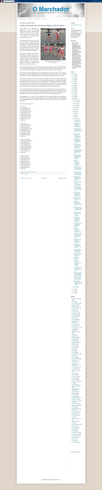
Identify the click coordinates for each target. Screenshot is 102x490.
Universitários (75, 435)
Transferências (75, 432)
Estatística (74, 344)
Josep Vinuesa (75, 376)
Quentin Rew (75, 421)
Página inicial (22, 18)
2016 (73, 92)
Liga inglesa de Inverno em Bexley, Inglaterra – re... (77, 203)
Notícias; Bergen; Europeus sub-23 (76, 397)
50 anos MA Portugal (76, 298)
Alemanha (74, 309)
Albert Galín (74, 306)
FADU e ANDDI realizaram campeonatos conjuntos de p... (77, 135)
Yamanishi (74, 440)
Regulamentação (76, 424)
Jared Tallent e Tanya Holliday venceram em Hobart (77, 141)
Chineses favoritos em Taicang (77, 121)
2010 (73, 293)
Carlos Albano (75, 323)
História (73, 352)
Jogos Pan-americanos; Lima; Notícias (76, 364)
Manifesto (30, 18)
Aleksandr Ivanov (76, 308)
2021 (73, 83)
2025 (73, 76)
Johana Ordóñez (75, 367)
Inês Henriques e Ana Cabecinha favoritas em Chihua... (77, 157)
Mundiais (74, 393)
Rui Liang (74, 426)
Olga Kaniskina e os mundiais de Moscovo (77, 255)
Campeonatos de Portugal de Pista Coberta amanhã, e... (77, 209)
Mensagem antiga (62, 178)
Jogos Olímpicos (75, 358)
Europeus (74, 345)
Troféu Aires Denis (76, 434)
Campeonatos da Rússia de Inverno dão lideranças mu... (77, 125)
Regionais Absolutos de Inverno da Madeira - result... (77, 230)
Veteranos (74, 437)
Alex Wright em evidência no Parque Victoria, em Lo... (77, 246)
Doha (73, 334)
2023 (73, 79)
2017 (73, 90)
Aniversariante (75, 314)
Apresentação (75, 316)
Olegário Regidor (76, 408)
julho (74, 109)
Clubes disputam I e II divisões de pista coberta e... (77, 251)
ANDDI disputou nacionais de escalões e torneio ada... (76, 219)
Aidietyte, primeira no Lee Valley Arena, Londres (77, 278)
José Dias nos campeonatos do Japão (77, 199)
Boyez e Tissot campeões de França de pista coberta (77, 178)
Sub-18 (73, 429)
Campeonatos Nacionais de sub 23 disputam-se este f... (77, 283)
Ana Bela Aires (75, 313)
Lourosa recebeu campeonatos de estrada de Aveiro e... (77, 130)
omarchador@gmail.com (76, 25)
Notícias (26, 173)
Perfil (73, 416)
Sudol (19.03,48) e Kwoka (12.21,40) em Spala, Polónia (77, 183)
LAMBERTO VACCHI (76, 258)
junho (74, 111)
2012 (73, 289)
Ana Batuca (74, 311)
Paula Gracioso (75, 411)
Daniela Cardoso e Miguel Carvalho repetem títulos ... (77, 274)
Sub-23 (73, 430)
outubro (75, 103)
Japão (73, 355)
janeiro (75, 287)
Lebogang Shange (76, 381)
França (73, 349)
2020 (73, 85)
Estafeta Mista (75, 342)
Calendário (37, 18)
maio (74, 113)
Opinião (74, 410)
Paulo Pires (74, 413)
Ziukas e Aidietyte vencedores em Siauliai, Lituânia (77, 173)
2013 (73, 98)
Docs (44, 18)
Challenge (74, 325)
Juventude (74, 379)
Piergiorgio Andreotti (76, 418)
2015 (73, 94)
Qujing (73, 422)
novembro (75, 101)
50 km (73, 301)
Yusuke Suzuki (75, 442)
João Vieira (74, 357)
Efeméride (74, 339)
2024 (73, 77)
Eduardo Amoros (75, 337)
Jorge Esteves (75, 368)
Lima (73, 382)
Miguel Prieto (75, 391)
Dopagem (74, 336)
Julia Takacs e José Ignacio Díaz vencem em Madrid (77, 225)
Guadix (73, 350)
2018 (73, 89)
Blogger (58, 479)
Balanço (74, 317)
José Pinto (74, 374)
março (74, 116)
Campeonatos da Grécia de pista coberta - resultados (77, 214)
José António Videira (76, 370)
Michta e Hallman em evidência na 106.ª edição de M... (77, 189)
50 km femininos (75, 303)
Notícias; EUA (75, 399)
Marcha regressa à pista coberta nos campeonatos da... (77, 151)
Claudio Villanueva (76, 327)
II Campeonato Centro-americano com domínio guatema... (77, 263)
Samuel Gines (75, 427)
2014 (73, 96)
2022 (73, 81)
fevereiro (75, 118)
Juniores (74, 378)
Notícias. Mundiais (76, 405)
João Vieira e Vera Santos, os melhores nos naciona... (77, 240)
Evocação (74, 347)
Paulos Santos (75, 415)
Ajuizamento (75, 304)
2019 (73, 87)
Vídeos (73, 439)
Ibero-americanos (76, 353)
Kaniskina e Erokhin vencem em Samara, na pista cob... (77, 269)
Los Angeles (74, 384)
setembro (75, 105)
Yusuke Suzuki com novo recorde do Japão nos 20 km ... (77, 168)
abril (74, 114)
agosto (75, 107)
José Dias (74, 373)
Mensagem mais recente (25, 178)
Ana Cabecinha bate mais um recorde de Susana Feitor (77, 194)
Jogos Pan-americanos (74, 361)
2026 (73, 74)
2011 (73, 291)
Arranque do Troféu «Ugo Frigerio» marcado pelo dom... (77, 235)
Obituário (74, 407)
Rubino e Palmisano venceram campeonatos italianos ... (76, 163)
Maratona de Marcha (76, 386)
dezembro (75, 100)
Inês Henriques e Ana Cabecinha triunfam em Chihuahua (77, 146)
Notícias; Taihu (75, 403)
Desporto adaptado (76, 331)
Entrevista (74, 340)
